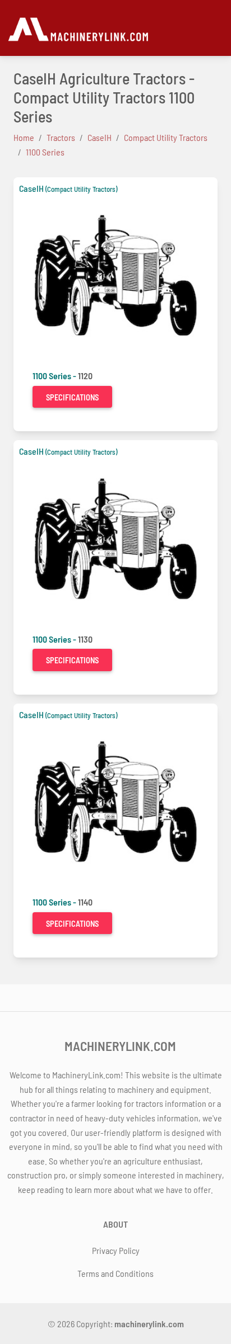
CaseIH (31, 188)
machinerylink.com (149, 1323)
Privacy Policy (116, 1250)
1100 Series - (55, 375)
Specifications (72, 397)
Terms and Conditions (115, 1273)
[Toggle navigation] (217, 28)
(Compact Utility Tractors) (81, 189)
